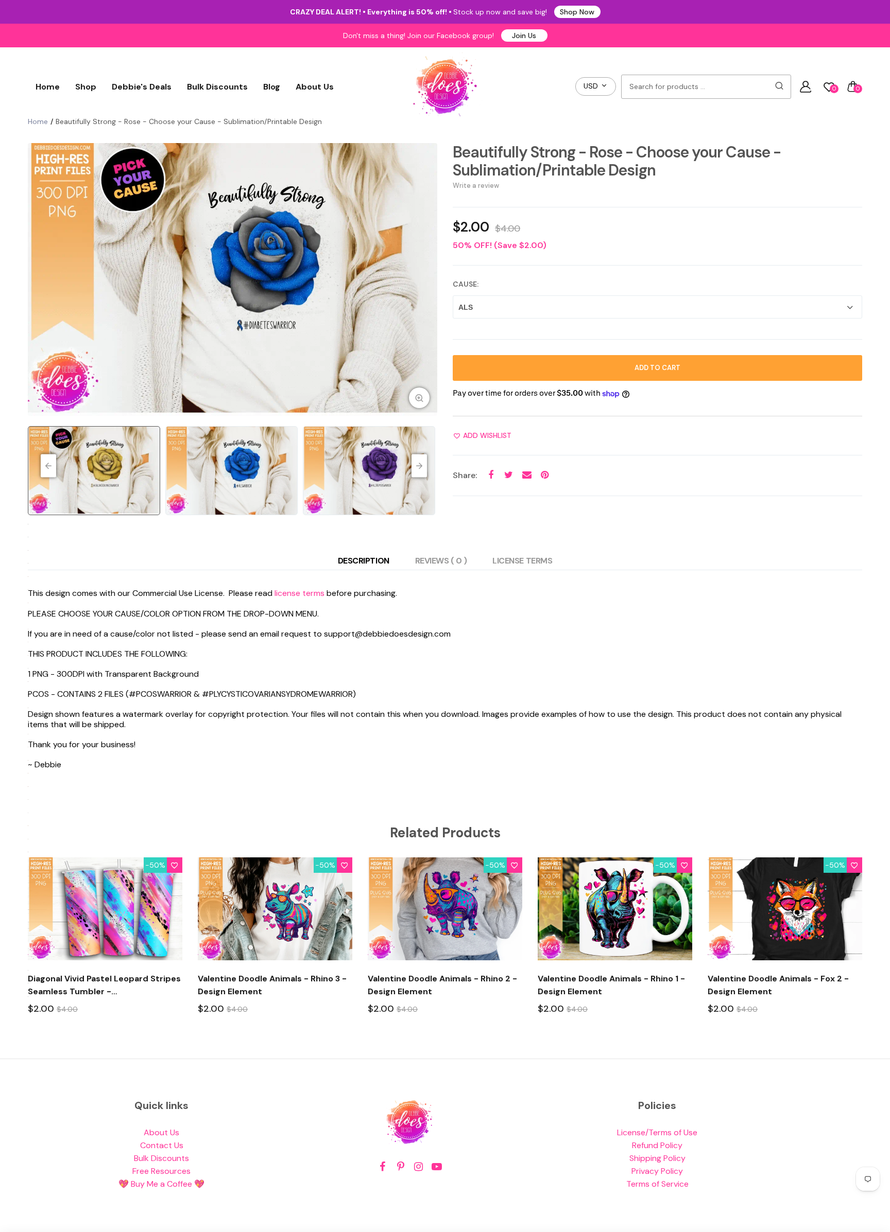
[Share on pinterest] (544, 475)
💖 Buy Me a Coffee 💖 (161, 1183)
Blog (271, 86)
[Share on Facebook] (490, 475)
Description (363, 560)
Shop (85, 86)
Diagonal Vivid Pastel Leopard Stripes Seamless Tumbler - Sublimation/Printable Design (104, 985)
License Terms (522, 560)
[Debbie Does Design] (445, 86)
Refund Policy (657, 1145)
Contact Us (161, 1145)
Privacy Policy (657, 1171)
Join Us (524, 35)
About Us (315, 86)
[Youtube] (436, 1166)
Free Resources (161, 1171)
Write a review (476, 185)
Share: (465, 475)
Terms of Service (657, 1183)
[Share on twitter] (508, 475)
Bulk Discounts (217, 86)
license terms (299, 593)
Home (48, 86)
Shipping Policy (657, 1158)
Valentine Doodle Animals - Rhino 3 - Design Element (272, 985)
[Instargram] (418, 1166)
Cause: (465, 284)
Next (427, 279)
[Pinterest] (400, 1166)
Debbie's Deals (142, 86)
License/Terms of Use (657, 1132)
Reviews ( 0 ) (441, 560)
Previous (38, 279)
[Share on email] (526, 475)
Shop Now (577, 11)
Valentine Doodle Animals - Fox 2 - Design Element (778, 985)
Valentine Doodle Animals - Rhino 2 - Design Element (442, 985)
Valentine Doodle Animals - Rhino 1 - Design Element (611, 985)
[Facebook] (382, 1166)
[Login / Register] (805, 86)
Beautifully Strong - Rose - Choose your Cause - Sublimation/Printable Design (617, 161)
